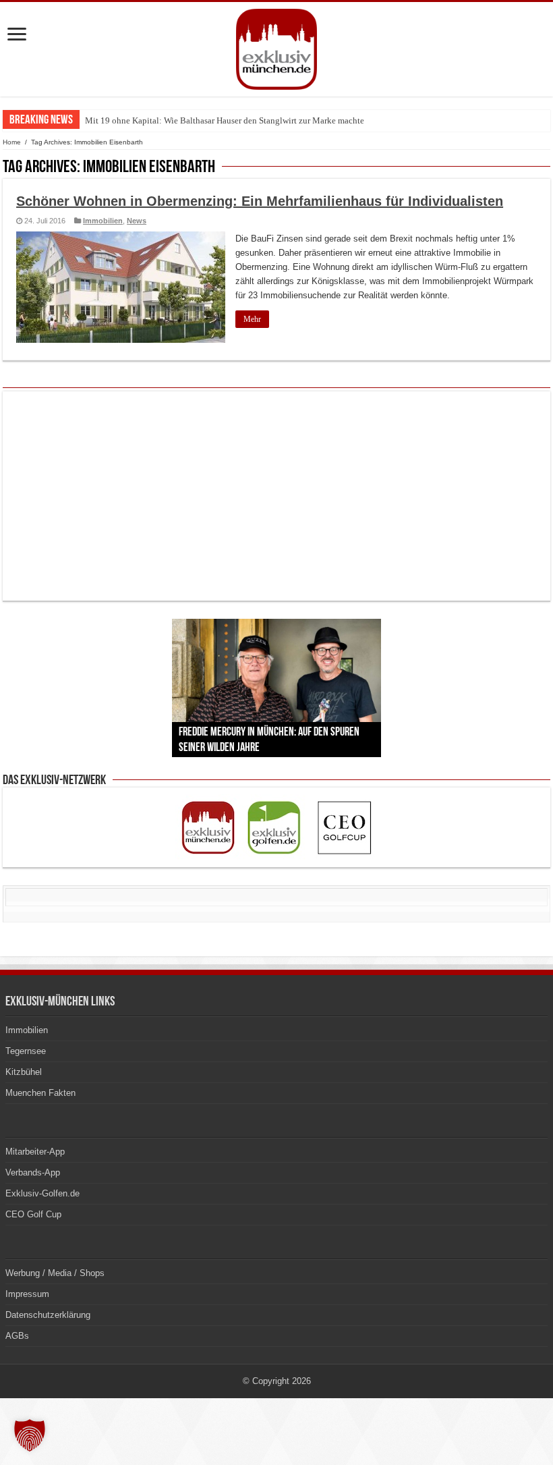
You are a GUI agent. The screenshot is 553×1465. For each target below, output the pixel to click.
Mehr (252, 319)
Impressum (27, 1294)
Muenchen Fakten (40, 1093)
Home (12, 142)
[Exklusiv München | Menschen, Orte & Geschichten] (276, 46)
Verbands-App (32, 1172)
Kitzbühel (23, 1072)
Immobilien (103, 221)
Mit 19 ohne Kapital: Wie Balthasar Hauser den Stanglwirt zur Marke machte (224, 120)
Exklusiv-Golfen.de (42, 1193)
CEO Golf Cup (33, 1214)
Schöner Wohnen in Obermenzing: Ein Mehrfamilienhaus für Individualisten (259, 201)
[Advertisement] (276, 496)
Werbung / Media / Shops (55, 1273)
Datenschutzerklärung (47, 1315)
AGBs (17, 1336)
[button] (29, 1435)
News (136, 221)
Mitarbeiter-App (35, 1151)
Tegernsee (25, 1051)
